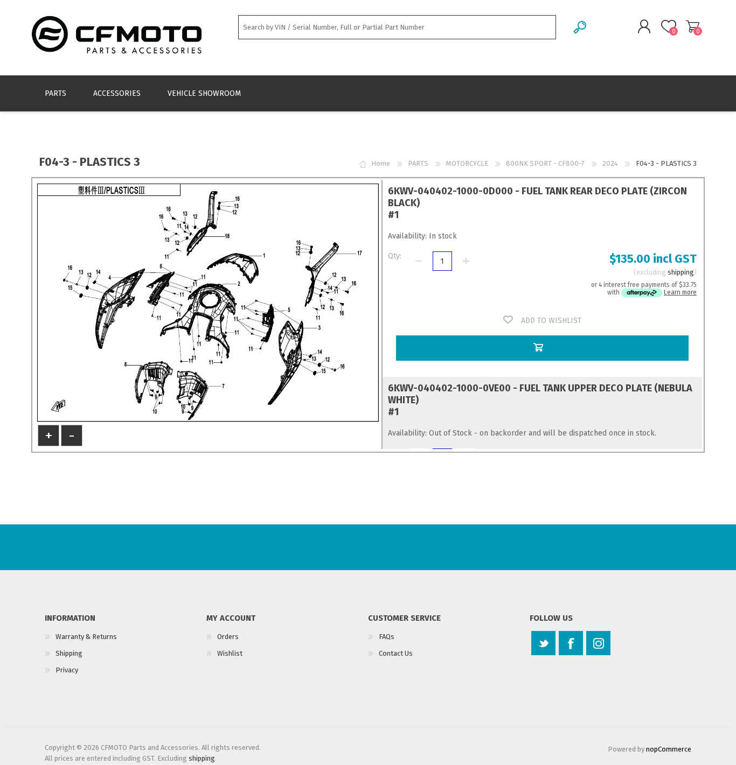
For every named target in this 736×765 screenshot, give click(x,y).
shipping (681, 272)
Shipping (68, 653)
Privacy (66, 670)
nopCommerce (668, 749)
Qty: (394, 256)
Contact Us (396, 653)
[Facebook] (571, 643)
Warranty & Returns (86, 637)
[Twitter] (543, 643)
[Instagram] (598, 643)
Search (580, 27)
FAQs (386, 637)
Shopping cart (693, 26)
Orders (228, 637)
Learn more (680, 292)
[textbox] (397, 27)
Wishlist (229, 653)
